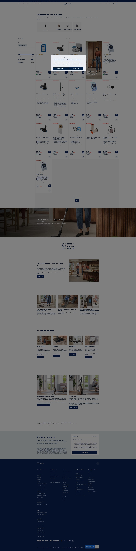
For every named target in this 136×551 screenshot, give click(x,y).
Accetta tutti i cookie (76, 68)
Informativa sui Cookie (76, 64)
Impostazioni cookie (60, 68)
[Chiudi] (84, 56)
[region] (68, 63)
